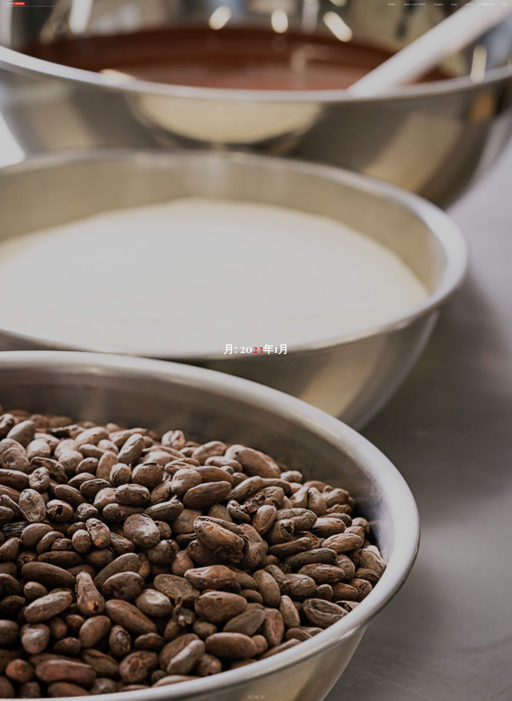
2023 (256, 697)
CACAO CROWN (15, 3)
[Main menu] (504, 4)
